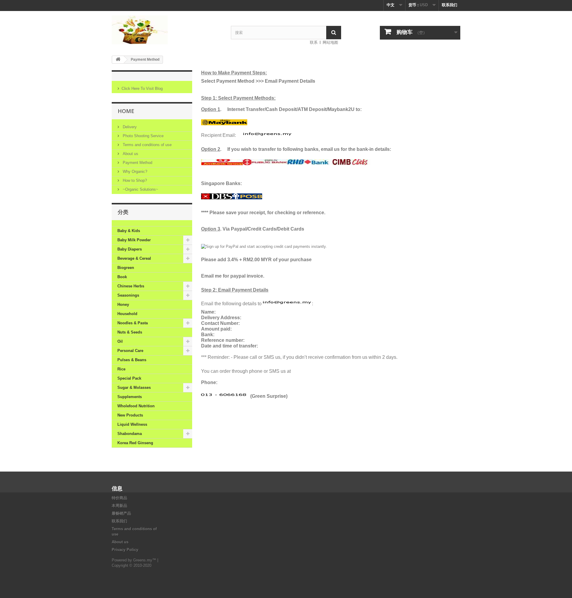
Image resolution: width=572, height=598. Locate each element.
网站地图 (330, 42)
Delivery (129, 127)
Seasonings (128, 295)
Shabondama (129, 433)
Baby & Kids (128, 230)
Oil (120, 341)
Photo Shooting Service (143, 136)
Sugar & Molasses (134, 387)
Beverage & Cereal (134, 258)
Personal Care (130, 350)
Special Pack (129, 378)
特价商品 (119, 498)
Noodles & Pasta (132, 323)
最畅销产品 (121, 513)
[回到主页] (118, 59)
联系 (314, 42)
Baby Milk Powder (134, 240)
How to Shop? (134, 180)
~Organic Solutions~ (140, 189)
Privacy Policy (125, 549)
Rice (121, 369)
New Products (130, 415)
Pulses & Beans (131, 360)
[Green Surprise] (167, 29)
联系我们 (449, 5)
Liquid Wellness (132, 424)
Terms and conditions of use (147, 145)
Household (127, 313)
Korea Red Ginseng (135, 443)
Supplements (129, 397)
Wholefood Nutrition (136, 406)
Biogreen (125, 267)
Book (122, 277)
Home (126, 111)
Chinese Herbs (130, 286)
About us (130, 153)
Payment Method (137, 162)
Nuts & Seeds (129, 332)
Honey (123, 304)
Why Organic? (134, 171)
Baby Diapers (129, 249)
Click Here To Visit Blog (142, 88)
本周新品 (119, 505)
